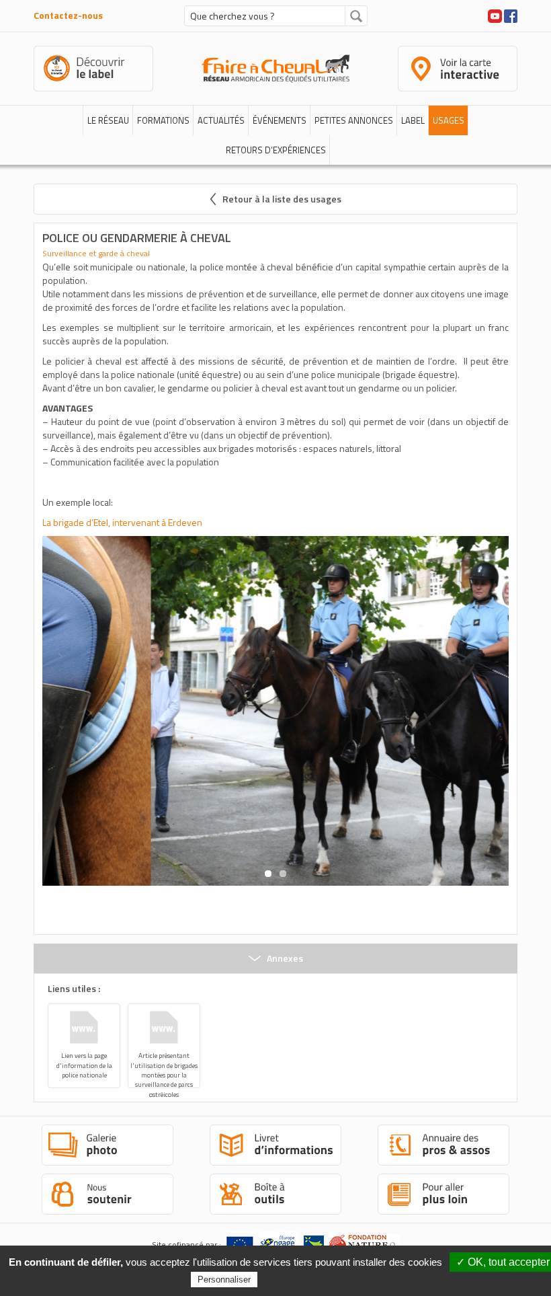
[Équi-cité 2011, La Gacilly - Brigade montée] (275, 711)
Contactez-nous (68, 15)
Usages (448, 120)
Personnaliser (224, 1279)
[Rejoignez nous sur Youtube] (495, 14)
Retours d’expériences (276, 150)
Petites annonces (353, 120)
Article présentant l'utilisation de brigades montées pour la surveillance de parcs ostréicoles (164, 1069)
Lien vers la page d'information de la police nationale (84, 1065)
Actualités (221, 120)
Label (413, 120)
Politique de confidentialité (319, 1279)
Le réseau (108, 120)
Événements (279, 120)
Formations (163, 120)
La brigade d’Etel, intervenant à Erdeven (122, 522)
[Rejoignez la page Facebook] (510, 14)
